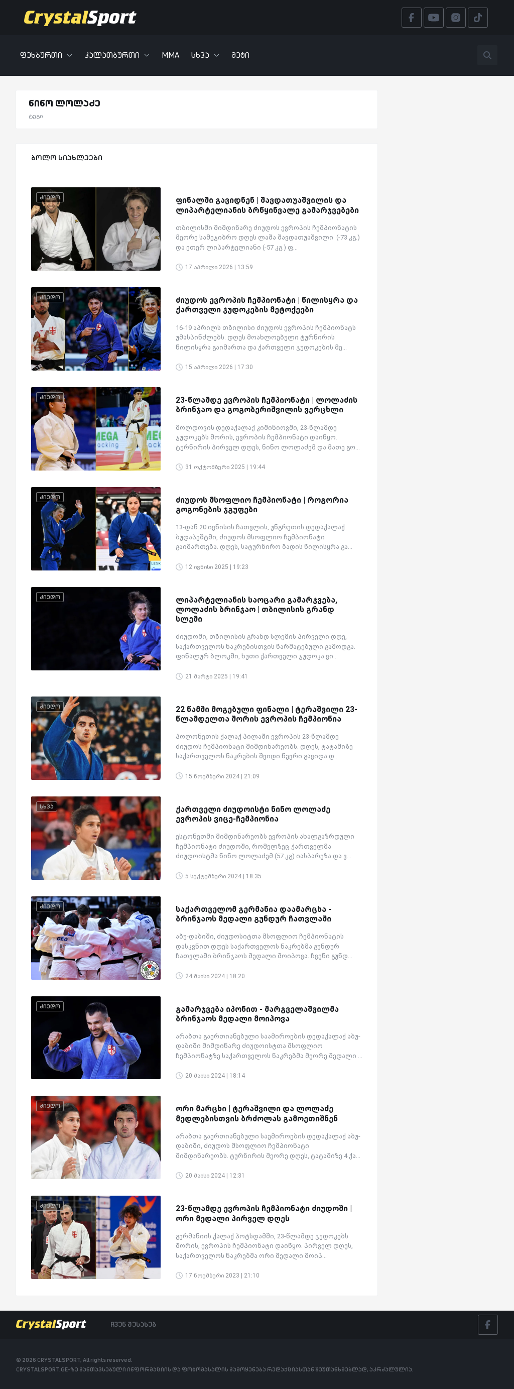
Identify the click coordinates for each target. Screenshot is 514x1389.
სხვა (200, 55)
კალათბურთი (112, 55)
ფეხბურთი (41, 55)
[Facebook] (488, 1325)
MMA (170, 55)
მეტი (240, 55)
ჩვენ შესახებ (133, 1324)
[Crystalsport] (80, 18)
